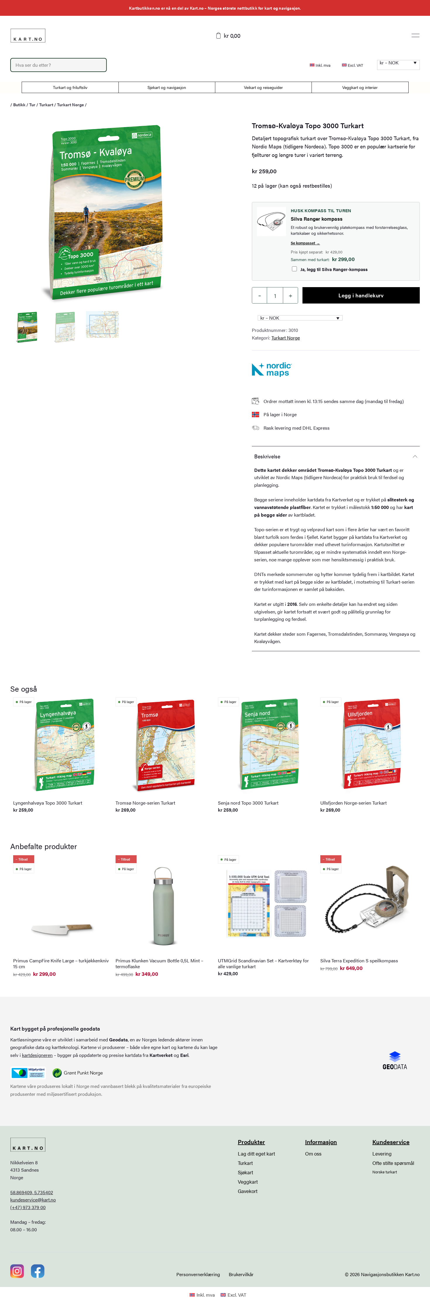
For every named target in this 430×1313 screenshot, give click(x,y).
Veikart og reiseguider (263, 87)
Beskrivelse (267, 456)
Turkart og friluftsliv (70, 87)
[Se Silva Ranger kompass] (271, 221)
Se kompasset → (305, 243)
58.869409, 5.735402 (31, 1192)
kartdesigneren (37, 1055)
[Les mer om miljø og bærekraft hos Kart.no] (28, 1073)
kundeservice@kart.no (33, 1199)
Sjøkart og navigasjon (166, 87)
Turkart (46, 104)
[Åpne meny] (415, 35)
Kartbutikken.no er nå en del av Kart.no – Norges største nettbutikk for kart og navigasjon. (215, 8)
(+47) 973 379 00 (28, 1207)
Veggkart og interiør (360, 87)
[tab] (336, 456)
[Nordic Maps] (272, 369)
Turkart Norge (70, 104)
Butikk (19, 104)
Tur (32, 104)
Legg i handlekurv (360, 295)
